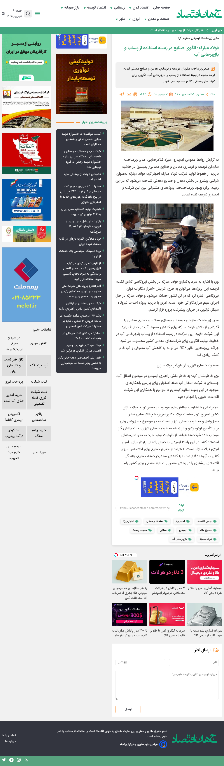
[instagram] (19, 761)
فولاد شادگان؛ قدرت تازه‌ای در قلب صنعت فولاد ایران (80, 241)
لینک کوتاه (181, 508)
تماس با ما (9, 735)
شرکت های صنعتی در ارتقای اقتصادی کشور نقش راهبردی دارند (79, 306)
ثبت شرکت (39, 382)
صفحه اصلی (161, 8)
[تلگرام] (121, 94)
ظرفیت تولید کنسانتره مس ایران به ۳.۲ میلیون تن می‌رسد (81, 212)
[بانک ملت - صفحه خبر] (26, 234)
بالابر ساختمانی (39, 417)
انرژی (136, 19)
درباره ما (11, 741)
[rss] (26, 761)
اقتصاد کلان (141, 8)
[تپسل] (136, 478)
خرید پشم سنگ (39, 433)
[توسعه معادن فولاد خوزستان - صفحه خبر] (26, 106)
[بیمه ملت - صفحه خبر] (26, 284)
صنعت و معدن (159, 19)
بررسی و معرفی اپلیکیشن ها (14, 343)
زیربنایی (120, 8)
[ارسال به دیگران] (129, 94)
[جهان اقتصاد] (199, 13)
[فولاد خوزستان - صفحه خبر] (26, 153)
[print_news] (135, 94)
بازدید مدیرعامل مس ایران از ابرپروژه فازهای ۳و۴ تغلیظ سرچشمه (83, 227)
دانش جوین (38, 343)
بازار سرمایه (72, 8)
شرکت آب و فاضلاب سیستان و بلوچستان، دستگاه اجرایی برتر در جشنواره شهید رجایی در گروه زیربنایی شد (81, 159)
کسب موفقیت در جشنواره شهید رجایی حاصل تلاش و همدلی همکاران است (81, 139)
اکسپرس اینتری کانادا (14, 417)
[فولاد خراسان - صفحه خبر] (26, 199)
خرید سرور (39, 452)
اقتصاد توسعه (97, 8)
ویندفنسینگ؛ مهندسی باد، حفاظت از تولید (80, 254)
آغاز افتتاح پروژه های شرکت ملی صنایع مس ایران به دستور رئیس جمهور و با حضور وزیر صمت (81, 291)
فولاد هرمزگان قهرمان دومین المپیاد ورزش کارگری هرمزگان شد (81, 348)
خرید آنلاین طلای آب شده (14, 398)
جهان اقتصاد (103, 731)
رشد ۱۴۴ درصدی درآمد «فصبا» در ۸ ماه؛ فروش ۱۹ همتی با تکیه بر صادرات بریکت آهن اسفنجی (80, 321)
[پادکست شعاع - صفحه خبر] (26, 56)
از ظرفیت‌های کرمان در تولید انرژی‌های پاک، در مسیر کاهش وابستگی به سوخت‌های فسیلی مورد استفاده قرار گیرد (82, 271)
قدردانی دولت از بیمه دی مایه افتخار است (82, 177)
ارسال (127, 709)
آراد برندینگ (39, 366)
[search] (28, 13)
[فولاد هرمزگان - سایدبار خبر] (81, 84)
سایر (122, 19)
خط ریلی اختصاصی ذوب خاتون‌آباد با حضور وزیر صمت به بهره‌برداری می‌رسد (79, 363)
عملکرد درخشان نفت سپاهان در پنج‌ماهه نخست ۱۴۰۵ (82, 336)
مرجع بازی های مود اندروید (14, 452)
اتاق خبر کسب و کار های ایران (14, 365)
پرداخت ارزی (14, 382)
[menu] (37, 13)
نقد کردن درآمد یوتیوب (14, 433)
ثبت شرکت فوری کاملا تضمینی (39, 398)
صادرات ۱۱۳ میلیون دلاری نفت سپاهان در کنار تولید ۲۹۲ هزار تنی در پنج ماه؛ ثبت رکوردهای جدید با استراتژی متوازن (130, 30)
